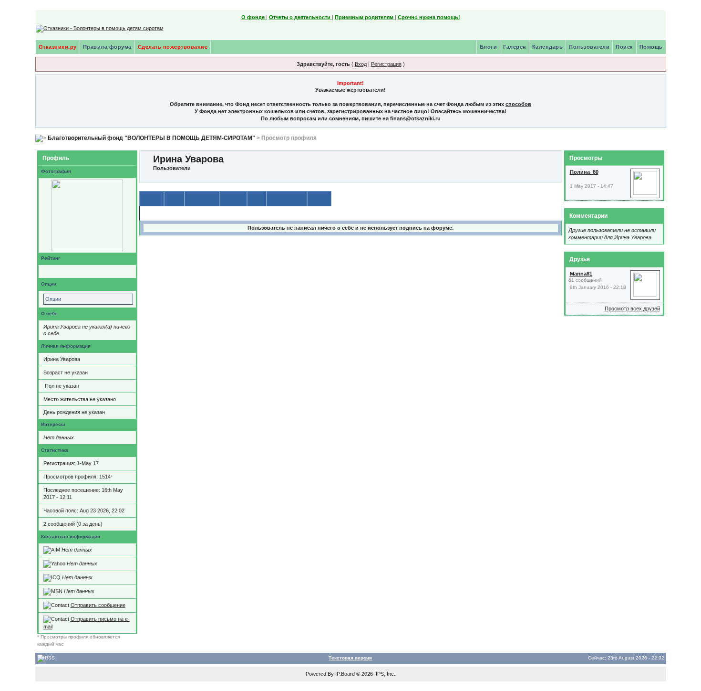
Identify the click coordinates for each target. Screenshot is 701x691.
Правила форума (107, 47)
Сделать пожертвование (173, 47)
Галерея (514, 47)
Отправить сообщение (98, 605)
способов (518, 104)
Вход (361, 64)
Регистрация (386, 64)
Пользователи (589, 47)
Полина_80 (584, 172)
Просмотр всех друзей (632, 308)
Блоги (488, 47)
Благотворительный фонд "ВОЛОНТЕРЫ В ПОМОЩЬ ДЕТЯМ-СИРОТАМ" (151, 138)
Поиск (624, 47)
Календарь (547, 47)
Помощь (651, 47)
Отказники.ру (58, 47)
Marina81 (581, 273)
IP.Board (345, 674)
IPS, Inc (385, 674)
